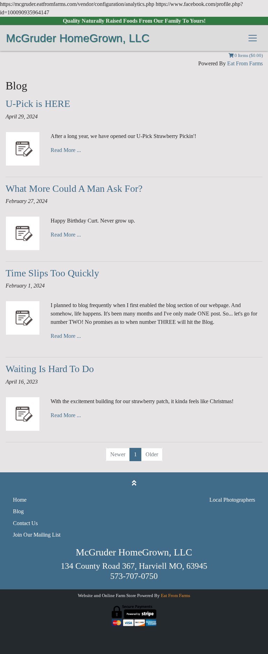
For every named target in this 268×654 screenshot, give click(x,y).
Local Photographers (232, 500)
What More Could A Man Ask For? (74, 188)
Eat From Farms (245, 63)
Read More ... (66, 150)
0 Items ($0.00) (248, 55)
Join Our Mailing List (36, 535)
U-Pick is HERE (38, 103)
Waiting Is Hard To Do (50, 368)
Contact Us (25, 523)
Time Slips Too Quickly (52, 273)
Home (20, 500)
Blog (18, 511)
